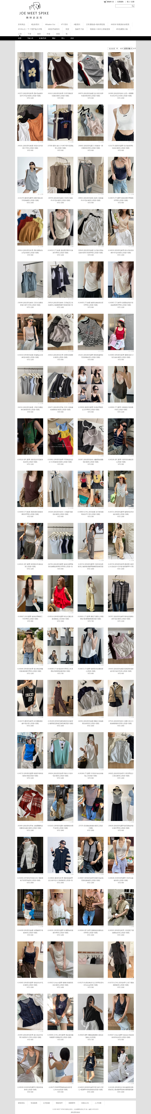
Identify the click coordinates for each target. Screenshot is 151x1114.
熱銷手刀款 (79, 29)
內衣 (72, 38)
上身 (20, 34)
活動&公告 (85, 1103)
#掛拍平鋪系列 (54, 29)
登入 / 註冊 (130, 2)
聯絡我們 (59, 1103)
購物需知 (21, 1103)
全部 (19, 38)
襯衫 (53, 38)
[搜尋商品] (133, 6)
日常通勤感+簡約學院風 (95, 24)
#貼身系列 (35, 24)
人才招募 (98, 1103)
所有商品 (21, 24)
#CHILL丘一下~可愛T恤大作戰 (30, 29)
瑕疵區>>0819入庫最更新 (100, 29)
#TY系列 (64, 24)
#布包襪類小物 (122, 29)
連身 (39, 34)
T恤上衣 (30, 38)
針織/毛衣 (42, 38)
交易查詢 (120, 2)
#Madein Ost (50, 24)
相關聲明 (72, 1103)
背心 (63, 38)
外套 (48, 34)
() (110, 2)
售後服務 (34, 1103)
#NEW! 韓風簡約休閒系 (120, 24)
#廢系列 (77, 24)
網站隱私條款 (75, 1112)
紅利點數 (46, 1103)
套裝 (58, 34)
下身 (29, 34)
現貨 (67, 29)
